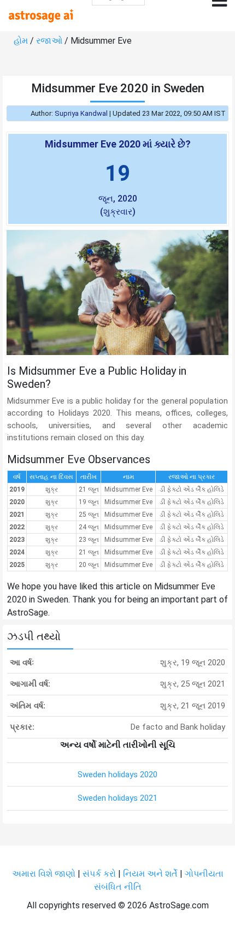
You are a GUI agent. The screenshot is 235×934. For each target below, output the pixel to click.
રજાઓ (49, 41)
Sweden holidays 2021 (117, 798)
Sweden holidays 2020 (117, 774)
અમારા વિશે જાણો (43, 873)
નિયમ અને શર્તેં (150, 873)
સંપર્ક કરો (100, 873)
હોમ (21, 41)
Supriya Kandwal (81, 113)
